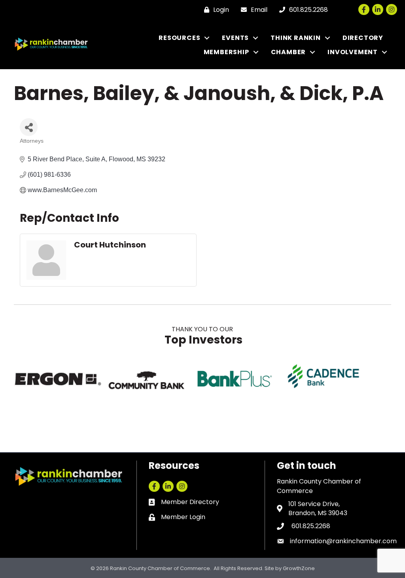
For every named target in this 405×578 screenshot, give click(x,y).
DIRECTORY (363, 37)
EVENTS (235, 37)
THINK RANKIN (296, 37)
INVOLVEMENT (352, 52)
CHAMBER (288, 52)
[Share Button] (29, 127)
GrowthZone (299, 568)
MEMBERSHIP (226, 52)
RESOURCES (179, 37)
